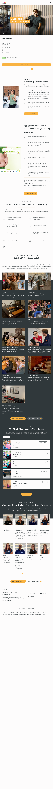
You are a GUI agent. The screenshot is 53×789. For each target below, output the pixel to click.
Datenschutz (31, 608)
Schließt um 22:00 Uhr (10, 57)
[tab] (6, 437)
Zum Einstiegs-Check (25, 69)
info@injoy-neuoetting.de (11, 50)
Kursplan (7, 52)
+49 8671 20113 (8, 47)
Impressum (22, 608)
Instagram (32, 593)
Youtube (32, 596)
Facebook (44, 593)
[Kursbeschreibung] (19, 444)
